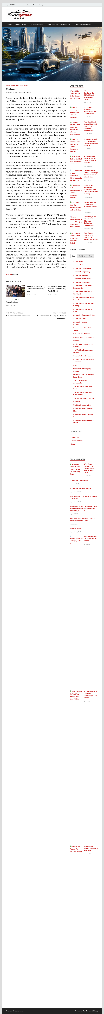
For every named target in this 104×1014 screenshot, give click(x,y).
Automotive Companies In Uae (84, 315)
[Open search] (97, 24)
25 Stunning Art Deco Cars (79, 480)
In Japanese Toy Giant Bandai (80, 488)
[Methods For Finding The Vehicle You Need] (76, 846)
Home (10, 25)
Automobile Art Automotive (82, 265)
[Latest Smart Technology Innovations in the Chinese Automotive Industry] (76, 185)
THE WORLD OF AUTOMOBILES (59, 25)
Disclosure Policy (32, 5)
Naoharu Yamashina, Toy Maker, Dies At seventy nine (36, 289)
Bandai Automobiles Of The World (17, 85)
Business (76, 341)
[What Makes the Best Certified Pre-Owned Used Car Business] (76, 156)
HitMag (95, 1011)
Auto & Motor (78, 261)
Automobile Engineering (81, 272)
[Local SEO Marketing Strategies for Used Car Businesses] (76, 107)
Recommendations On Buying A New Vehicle (90, 539)
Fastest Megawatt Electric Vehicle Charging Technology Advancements (90, 221)
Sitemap (40, 5)
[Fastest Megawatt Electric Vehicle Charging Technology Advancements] (76, 217)
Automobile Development (82, 268)
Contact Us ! (22, 5)
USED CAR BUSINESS (83, 25)
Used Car (76, 401)
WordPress (86, 1011)
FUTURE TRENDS (37, 25)
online (14, 274)
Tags (90, 256)
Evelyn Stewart (25, 92)
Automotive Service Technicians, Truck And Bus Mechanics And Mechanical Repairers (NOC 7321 (83, 508)
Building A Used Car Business (83, 337)
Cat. (73, 256)
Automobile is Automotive (82, 279)
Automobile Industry (80, 275)
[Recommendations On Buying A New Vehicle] (76, 537)
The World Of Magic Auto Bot (83, 398)
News (75, 365)
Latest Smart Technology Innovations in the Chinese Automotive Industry (91, 189)
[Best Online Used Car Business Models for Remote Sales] (76, 202)
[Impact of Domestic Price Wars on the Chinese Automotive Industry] (76, 139)
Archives (82, 256)
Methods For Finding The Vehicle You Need (91, 848)
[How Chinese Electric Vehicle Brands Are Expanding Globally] (76, 233)
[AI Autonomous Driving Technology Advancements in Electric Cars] (76, 171)
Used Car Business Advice (82, 405)
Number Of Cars (75, 528)
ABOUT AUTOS (20, 25)
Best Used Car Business (81, 334)
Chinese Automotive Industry (83, 356)
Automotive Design (79, 318)
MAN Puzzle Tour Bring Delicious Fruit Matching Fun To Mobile (57, 289)
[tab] (73, 256)
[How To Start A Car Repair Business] (15, 292)
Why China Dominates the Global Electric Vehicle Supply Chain (89, 95)
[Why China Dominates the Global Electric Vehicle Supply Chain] (76, 91)
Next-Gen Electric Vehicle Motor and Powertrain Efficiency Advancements (90, 126)
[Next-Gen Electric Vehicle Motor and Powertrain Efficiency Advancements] (76, 122)
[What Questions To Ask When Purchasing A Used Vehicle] (76, 691)
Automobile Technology (81, 282)
